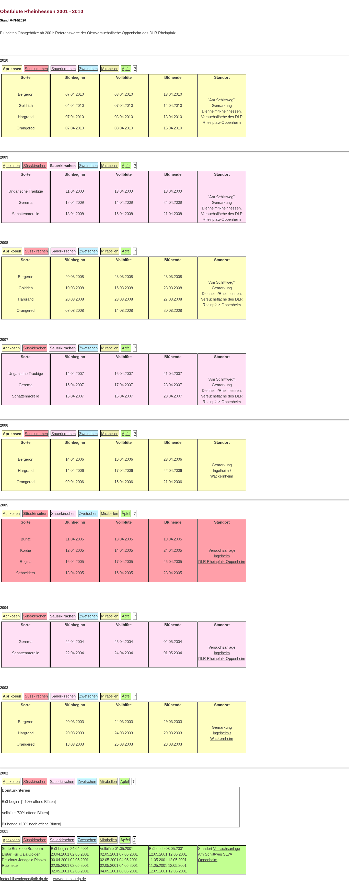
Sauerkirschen (63, 69)
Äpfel (126, 69)
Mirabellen (109, 69)
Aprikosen (11, 166)
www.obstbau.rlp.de (69, 879)
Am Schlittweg (210, 854)
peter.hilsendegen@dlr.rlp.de (24, 879)
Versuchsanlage (226, 849)
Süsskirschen (36, 69)
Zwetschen (88, 69)
